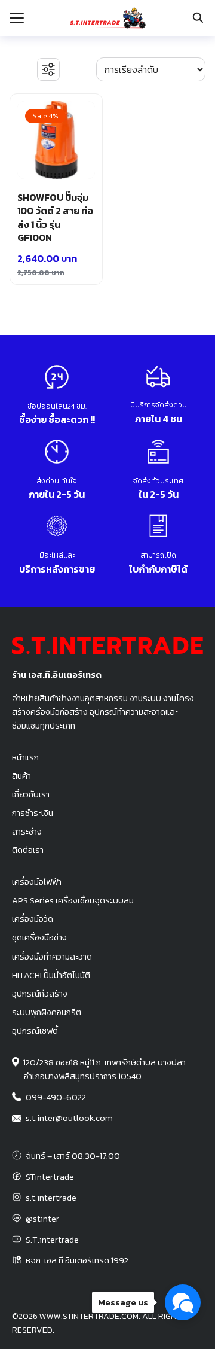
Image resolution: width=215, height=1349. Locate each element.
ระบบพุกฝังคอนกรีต (46, 1012)
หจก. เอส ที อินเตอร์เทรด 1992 (77, 1260)
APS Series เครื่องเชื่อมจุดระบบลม (73, 900)
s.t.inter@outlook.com (69, 1118)
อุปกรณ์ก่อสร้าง (39, 993)
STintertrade (50, 1176)
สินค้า (21, 775)
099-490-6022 (56, 1097)
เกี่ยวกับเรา (31, 794)
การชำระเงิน (32, 813)
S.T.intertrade (52, 1239)
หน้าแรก (25, 757)
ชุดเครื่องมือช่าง (39, 937)
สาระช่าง (27, 831)
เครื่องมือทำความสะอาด (52, 956)
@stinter (42, 1218)
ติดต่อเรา (28, 850)
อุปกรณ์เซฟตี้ (35, 1030)
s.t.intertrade (51, 1197)
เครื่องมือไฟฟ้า (37, 881)
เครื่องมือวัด (32, 918)
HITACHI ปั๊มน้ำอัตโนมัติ (51, 975)
